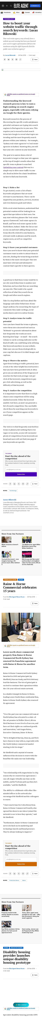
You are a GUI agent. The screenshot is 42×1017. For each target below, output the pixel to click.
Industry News (16, 947)
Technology (9, 19)
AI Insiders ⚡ (35, 5)
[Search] (11, 5)
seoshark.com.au (8, 512)
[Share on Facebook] (4, 59)
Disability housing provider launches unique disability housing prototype (17, 957)
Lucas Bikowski (10, 55)
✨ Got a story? (21, 1005)
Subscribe (21, 474)
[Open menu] (6, 5)
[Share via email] (16, 59)
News (21, 579)
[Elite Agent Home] (21, 5)
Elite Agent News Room (16, 597)
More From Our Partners (13, 534)
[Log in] (3, 5)
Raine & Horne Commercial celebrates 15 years (20, 587)
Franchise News (10, 579)
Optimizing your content (13, 167)
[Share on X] (12, 59)
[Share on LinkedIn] (8, 59)
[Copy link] (20, 59)
